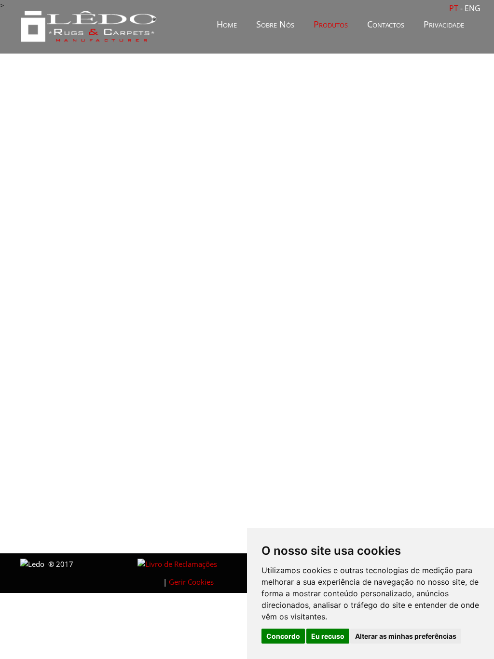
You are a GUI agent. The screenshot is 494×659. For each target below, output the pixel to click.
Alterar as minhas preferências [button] (405, 636)
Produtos (331, 24)
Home (227, 24)
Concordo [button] (283, 636)
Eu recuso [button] (327, 636)
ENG (472, 8)
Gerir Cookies (191, 582)
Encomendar (199, 513)
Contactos (385, 24)
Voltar (435, 417)
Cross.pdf (198, 401)
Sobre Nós (275, 24)
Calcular (398, 488)
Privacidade (444, 24)
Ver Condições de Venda (220, 526)
